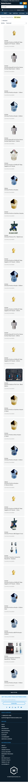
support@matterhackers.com (11, 717)
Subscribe (14, 703)
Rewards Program (7, 754)
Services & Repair (6, 739)
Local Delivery (6, 751)
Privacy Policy (5, 760)
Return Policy (5, 758)
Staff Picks (15, 13)
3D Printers (21, 13)
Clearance (5, 20)
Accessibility (5, 764)
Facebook (6, 707)
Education (4, 732)
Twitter (9, 707)
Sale (10, 13)
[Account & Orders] (21, 3)
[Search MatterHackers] (25, 6)
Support (4, 734)
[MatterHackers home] (6, 4)
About (3, 745)
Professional (5, 730)
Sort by (2, 23)
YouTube (21, 707)
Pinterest (18, 707)
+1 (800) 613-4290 (6, 715)
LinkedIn (15, 707)
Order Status (5, 749)
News (3, 726)
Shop (3, 724)
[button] (14, 10)
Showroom (5, 728)
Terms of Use (5, 762)
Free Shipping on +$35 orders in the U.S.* (10, 0)
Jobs (2, 756)
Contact (4, 747)
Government (5, 737)
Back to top (14, 692)
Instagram (12, 707)
